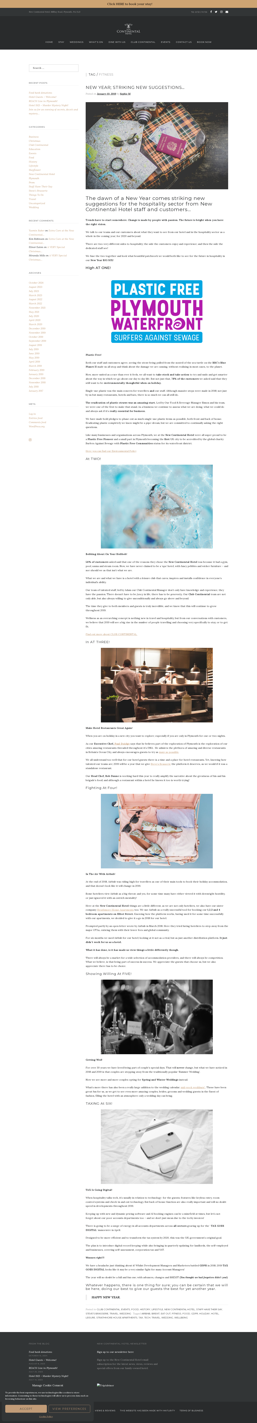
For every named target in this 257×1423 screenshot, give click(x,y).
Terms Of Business (191, 1410)
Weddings (76, 42)
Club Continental (143, 42)
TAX (141, 1317)
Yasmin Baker (36, 230)
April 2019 (34, 361)
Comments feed (37, 422)
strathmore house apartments (116, 1317)
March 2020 (35, 324)
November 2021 (37, 307)
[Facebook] (211, 12)
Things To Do (36, 194)
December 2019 (37, 328)
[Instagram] (221, 12)
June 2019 (34, 353)
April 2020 (34, 320)
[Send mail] (226, 12)
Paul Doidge (122, 743)
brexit (156, 1313)
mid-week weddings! (193, 1087)
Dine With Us (117, 42)
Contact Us (184, 42)
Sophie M (125, 93)
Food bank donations (40, 92)
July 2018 (34, 386)
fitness (176, 1313)
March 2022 (35, 303)
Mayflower (35, 169)
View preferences (69, 1408)
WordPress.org (37, 426)
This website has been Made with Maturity (147, 1410)
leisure (90, 1317)
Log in (32, 413)
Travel (114, 1313)
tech (147, 1317)
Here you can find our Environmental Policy (111, 451)
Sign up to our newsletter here (115, 1352)
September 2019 (37, 340)
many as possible (169, 752)
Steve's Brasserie (97, 1313)
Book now (204, 42)
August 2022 (35, 299)
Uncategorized (37, 203)
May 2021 (34, 311)
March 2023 (35, 295)
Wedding (125, 1313)
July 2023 (34, 291)
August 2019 (35, 345)
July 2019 (34, 349)
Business (34, 136)
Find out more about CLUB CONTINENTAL (111, 634)
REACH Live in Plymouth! (43, 101)
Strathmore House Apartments (115, 909)
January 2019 (36, 374)
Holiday (204, 1313)
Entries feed (35, 418)
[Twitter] (216, 12)
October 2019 (36, 336)
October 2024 (36, 282)
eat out (166, 1313)
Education (34, 149)
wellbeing (181, 1317)
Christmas (34, 140)
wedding (167, 1317)
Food (135, 1309)
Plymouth (34, 178)
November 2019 (37, 332)
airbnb (145, 1313)
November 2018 (37, 382)
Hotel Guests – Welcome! (42, 96)
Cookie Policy (46, 1416)
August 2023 (35, 286)
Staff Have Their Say (209, 1309)
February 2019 (36, 370)
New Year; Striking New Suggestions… (135, 87)
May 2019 (34, 357)
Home (49, 42)
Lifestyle (157, 1309)
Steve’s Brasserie (161, 764)
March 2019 (35, 365)
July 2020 (34, 316)
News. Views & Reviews (101, 1410)
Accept (26, 1408)
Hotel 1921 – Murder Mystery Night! (48, 105)
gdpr (194, 1313)
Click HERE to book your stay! (129, 4)
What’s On (96, 42)
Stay (61, 42)
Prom (32, 182)
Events (165, 42)
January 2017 (36, 390)
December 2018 (37, 378)
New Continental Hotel (179, 1309)
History (145, 1309)
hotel (215, 1313)
